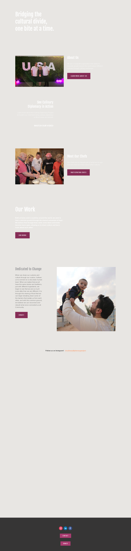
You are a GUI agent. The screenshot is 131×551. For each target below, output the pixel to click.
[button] (86, 116)
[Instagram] (61, 528)
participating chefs (78, 172)
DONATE (71, 2)
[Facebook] (70, 528)
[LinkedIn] (65, 528)
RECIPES (48, 2)
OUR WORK (22, 235)
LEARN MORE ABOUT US (79, 76)
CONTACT (59, 2)
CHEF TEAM (23, 2)
